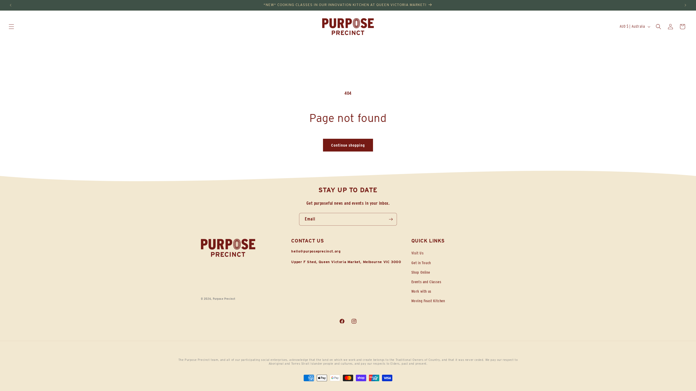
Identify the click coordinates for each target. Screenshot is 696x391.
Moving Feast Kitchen (428, 301)
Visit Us (417, 253)
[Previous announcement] (11, 5)
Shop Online (420, 272)
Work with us (421, 291)
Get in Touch (421, 263)
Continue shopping (348, 145)
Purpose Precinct (224, 299)
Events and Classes (426, 282)
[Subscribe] (391, 219)
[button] (11, 27)
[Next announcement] (685, 5)
